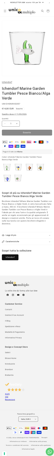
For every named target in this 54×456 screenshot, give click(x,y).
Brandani (9, 369)
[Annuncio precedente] (4, 2)
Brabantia (9, 375)
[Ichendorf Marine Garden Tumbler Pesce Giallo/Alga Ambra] (29, 167)
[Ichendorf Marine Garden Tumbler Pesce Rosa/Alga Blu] (7, 178)
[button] (5, 11)
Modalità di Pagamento (15, 332)
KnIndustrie (10, 364)
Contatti (8, 309)
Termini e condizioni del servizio (17, 445)
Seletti (7, 353)
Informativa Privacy (13, 338)
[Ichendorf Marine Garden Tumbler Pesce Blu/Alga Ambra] (18, 167)
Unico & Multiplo (18, 438)
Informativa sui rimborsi (18, 441)
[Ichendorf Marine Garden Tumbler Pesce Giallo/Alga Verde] (40, 167)
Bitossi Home (10, 358)
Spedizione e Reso (12, 326)
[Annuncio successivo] (49, 2)
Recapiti (44, 437)
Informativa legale (28, 449)
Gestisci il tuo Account (14, 315)
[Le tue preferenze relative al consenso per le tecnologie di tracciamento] (4, 453)
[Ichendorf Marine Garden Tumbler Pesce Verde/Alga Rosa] (18, 178)
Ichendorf (7, 82)
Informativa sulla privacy (38, 441)
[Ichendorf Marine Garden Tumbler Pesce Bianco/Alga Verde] (7, 167)
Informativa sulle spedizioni (41, 445)
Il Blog (7, 321)
